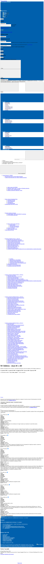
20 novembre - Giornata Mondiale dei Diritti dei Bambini (17, 356)
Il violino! (11, 258)
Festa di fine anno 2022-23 (12, 328)
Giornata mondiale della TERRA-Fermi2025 (15, 278)
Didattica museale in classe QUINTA (14, 329)
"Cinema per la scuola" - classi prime (14, 336)
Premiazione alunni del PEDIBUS (13, 327)
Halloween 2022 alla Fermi (12, 359)
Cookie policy (5, 534)
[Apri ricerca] (34, 86)
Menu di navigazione (21, 173)
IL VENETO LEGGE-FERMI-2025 (14, 264)
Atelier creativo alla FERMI (12, 187)
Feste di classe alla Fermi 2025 (12, 277)
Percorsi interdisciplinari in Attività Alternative (15, 325)
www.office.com (3, 472)
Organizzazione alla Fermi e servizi (11, 204)
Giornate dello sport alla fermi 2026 (13, 242)
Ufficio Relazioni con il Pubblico (9, 537)
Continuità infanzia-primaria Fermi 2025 (14, 276)
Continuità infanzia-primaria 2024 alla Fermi (15, 300)
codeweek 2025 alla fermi (12, 263)
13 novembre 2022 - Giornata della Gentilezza (15, 357)
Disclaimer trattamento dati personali (7, 554)
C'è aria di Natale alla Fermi (12, 353)
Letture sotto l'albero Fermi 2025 (13, 245)
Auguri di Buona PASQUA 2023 (13, 339)
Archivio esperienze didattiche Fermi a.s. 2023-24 (14, 296)
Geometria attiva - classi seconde (13, 337)
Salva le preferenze (9, 515)
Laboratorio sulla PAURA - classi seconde (15, 358)
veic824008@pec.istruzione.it (15, 527)
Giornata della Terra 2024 (12, 302)
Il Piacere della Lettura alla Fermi (13, 223)
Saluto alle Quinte (10, 324)
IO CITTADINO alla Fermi (12, 215)
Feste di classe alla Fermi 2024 (12, 298)
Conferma (6, 79)
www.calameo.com (4, 414)
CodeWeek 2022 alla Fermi (12, 360)
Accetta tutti (18, 402)
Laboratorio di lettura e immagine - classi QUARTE (16, 346)
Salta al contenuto (3, 0)
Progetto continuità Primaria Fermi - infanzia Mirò (16, 331)
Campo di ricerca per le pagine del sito (7, 159)
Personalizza (3, 402)
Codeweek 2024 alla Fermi (12, 287)
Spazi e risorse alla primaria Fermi (11, 199)
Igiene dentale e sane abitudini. (15, 259)
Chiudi (2, 54)
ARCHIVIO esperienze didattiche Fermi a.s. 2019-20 (12, 162)
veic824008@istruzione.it (14, 526)
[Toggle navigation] (9, 86)
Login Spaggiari (29, 44)
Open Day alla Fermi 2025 (12, 246)
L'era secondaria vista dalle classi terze (14, 341)
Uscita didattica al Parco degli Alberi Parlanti (15, 338)
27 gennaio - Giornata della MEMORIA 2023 (15, 349)
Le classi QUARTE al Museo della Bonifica (15, 342)
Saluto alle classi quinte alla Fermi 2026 (14, 239)
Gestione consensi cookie (7, 540)
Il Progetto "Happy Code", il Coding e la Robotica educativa (18, 188)
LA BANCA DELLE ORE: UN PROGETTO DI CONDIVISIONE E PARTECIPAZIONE (24, 280)
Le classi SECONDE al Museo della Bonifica (15, 343)
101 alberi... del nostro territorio (13, 299)
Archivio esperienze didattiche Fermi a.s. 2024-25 (14, 274)
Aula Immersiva (10, 202)
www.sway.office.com (4, 484)
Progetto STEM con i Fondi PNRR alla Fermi (15, 281)
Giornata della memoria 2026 (12, 244)
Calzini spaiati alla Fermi (11, 306)
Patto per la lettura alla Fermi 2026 (13, 241)
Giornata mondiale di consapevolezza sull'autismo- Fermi (17, 279)
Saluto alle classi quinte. (11, 275)
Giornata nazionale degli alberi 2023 (13, 310)
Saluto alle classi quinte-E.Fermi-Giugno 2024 (15, 297)
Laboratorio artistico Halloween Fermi (16, 261)
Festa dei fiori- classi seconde (12, 312)
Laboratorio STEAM (11, 200)
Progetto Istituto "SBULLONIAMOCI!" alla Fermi (16, 214)
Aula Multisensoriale (11, 203)
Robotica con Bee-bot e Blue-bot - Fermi (14, 190)
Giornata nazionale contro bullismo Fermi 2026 (15, 243)
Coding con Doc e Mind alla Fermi (13, 189)
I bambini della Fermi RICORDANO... (14, 307)
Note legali (5, 535)
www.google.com (3, 435)
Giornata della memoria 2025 (12, 283)
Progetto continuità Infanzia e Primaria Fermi (15, 240)
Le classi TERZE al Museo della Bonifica (14, 340)
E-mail (12, 42)
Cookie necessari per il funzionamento (7, 410)
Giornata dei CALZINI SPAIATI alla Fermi (15, 348)
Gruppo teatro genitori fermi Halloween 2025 (18, 262)
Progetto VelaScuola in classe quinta (13, 330)
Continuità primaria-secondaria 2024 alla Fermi (15, 301)
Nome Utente (13, 24)
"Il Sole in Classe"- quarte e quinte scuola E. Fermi (16, 309)
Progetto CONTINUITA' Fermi (13, 350)
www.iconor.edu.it (3, 448)
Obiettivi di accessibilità (7, 539)
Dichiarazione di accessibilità (8, 538)
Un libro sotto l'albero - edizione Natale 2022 (15, 352)
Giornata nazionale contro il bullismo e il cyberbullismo (17, 347)
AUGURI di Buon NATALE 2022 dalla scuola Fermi (17, 351)
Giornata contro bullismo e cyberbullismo (14, 282)
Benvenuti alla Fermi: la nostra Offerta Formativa (14, 176)
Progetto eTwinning (10, 227)
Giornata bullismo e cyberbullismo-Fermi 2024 (15, 305)
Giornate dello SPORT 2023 (12, 344)
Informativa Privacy (6, 536)
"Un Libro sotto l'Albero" (14, 226)
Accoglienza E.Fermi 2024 (12, 288)
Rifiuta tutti (9, 402)
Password (13, 25)
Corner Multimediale (11, 201)
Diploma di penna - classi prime (13, 333)
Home (4, 160)
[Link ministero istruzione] (5, 1)
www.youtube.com (4, 497)
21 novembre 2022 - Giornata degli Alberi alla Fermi (16, 355)
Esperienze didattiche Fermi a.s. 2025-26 (12, 238)
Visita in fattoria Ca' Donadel (12, 334)
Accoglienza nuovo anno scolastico (13, 314)
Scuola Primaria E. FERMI (8, 161)
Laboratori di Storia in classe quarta (13, 326)
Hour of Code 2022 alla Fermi (12, 354)
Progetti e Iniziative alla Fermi (10, 213)
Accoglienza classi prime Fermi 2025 (14, 265)
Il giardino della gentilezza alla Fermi (14, 311)
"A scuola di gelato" (11, 361)
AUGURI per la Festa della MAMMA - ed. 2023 (16, 332)
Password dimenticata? (4, 27)
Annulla (2, 79)
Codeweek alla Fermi (11, 313)
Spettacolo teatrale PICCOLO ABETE (14, 308)
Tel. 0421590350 (7, 525)
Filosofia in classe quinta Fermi (15, 260)
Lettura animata (12, 224)
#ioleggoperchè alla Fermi (14, 225)
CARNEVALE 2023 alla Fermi (13, 345)
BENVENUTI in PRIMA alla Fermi (14, 362)
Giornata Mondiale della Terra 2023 (13, 335)
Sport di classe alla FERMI (12, 228)
